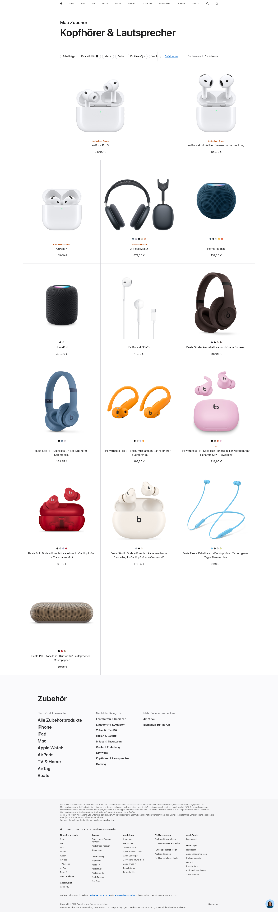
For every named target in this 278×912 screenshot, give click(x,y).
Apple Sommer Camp (132, 852)
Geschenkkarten (67, 876)
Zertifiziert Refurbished (133, 860)
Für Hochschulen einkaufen (167, 858)
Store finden (128, 839)
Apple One (96, 861)
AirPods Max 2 (139, 248)
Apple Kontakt (192, 875)
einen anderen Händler (125, 895)
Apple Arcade (98, 873)
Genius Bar (128, 843)
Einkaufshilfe (128, 872)
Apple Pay (64, 887)
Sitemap (182, 907)
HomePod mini (216, 248)
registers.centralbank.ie (103, 820)
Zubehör (64, 872)
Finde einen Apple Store (99, 895)
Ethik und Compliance (196, 870)
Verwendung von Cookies (93, 907)
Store (62, 839)
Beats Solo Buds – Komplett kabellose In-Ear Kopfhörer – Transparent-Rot (61, 555)
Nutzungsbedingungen (117, 907)
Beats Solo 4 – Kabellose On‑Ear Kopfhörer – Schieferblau (61, 452)
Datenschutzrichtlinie (69, 907)
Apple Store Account (101, 846)
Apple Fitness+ (98, 877)
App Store (96, 881)
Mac (69, 829)
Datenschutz (192, 839)
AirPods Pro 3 (100, 145)
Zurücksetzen (171, 56)
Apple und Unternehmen (165, 839)
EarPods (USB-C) (138, 347)
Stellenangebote (193, 858)
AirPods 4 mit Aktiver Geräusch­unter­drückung (216, 145)
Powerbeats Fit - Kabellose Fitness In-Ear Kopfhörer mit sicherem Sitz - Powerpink (216, 452)
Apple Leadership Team (196, 854)
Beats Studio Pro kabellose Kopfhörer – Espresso (216, 347)
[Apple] (61, 829)
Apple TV (96, 865)
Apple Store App (130, 856)
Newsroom (191, 850)
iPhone (63, 852)
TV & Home (65, 864)
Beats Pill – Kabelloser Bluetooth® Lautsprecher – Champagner (61, 658)
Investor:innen (192, 866)
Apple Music (97, 869)
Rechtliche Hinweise (167, 907)
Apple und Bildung (163, 854)
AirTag (63, 868)
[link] (270, 904)
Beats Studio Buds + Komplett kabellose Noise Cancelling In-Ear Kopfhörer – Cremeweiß (139, 555)
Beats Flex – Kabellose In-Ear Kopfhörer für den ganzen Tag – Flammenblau (216, 555)
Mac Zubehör (82, 829)
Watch (63, 856)
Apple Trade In (129, 864)
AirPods (63, 860)
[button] (207, 3)
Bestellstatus (128, 868)
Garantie (190, 862)
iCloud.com (97, 850)
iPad (62, 847)
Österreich (213, 904)
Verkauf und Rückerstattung (142, 907)
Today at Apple (129, 847)
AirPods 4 (62, 248)
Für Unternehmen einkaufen (167, 843)
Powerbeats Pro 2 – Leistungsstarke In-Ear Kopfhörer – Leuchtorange (139, 452)
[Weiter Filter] (161, 56)
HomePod (62, 347)
